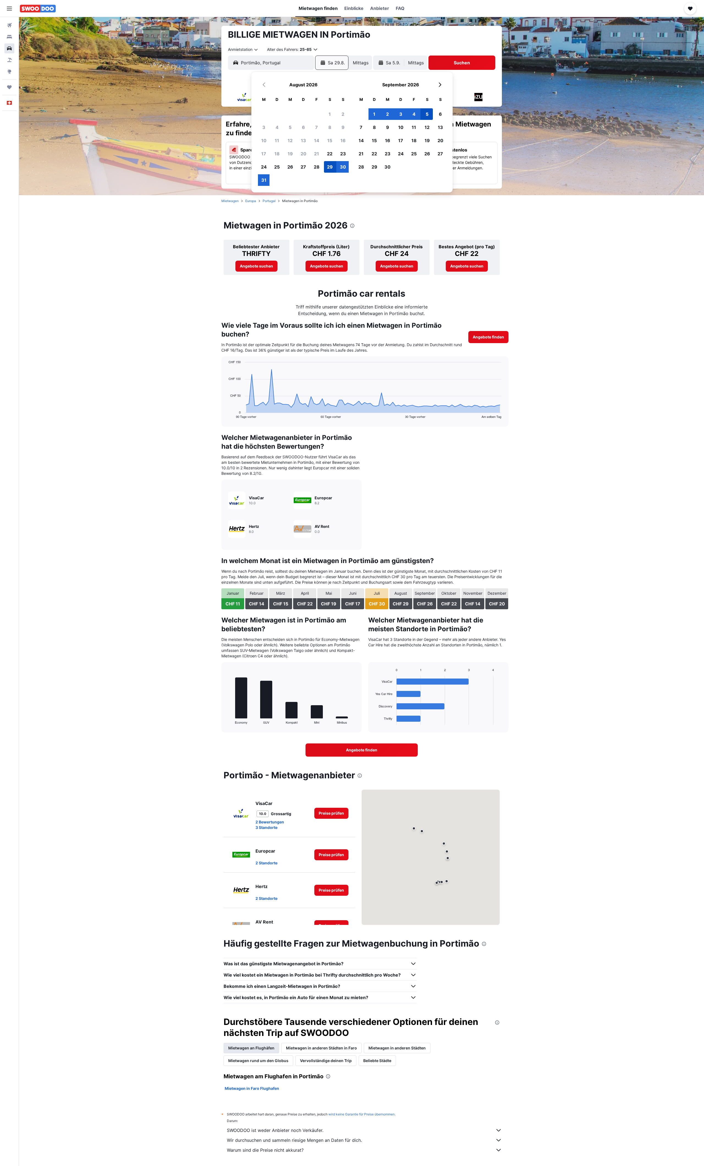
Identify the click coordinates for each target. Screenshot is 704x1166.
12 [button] (290, 140)
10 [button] (263, 140)
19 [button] (290, 153)
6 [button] (303, 127)
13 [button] (303, 140)
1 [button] (330, 114)
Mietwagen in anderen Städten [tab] (397, 1048)
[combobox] (243, 49)
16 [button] (343, 140)
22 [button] (329, 153)
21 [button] (316, 153)
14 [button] (316, 140)
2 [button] (343, 114)
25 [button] (277, 167)
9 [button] (343, 127)
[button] (9, 8)
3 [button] (263, 127)
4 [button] (277, 127)
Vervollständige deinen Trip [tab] (326, 1060)
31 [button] (263, 180)
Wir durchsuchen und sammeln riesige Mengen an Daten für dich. (294, 1140)
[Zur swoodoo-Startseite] (38, 8)
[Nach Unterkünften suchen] (9, 36)
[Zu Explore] (9, 71)
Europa (250, 201)
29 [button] (330, 167)
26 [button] (290, 167)
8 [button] (329, 127)
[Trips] (9, 87)
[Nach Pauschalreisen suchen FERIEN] (9, 59)
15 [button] (329, 140)
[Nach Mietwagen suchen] (9, 48)
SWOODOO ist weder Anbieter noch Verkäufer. (275, 1130)
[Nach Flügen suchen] (9, 25)
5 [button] (290, 127)
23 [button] (343, 153)
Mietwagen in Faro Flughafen (252, 1088)
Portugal (269, 201)
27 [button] (303, 167)
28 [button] (317, 167)
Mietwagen (230, 201)
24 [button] (264, 167)
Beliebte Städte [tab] (377, 1060)
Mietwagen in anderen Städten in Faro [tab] (321, 1048)
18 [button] (277, 153)
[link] (256, 266)
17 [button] (263, 153)
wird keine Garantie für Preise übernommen (361, 1114)
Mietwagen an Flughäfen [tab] (251, 1048)
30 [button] (343, 167)
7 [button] (316, 127)
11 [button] (277, 140)
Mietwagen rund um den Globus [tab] (258, 1060)
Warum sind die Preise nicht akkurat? (265, 1150)
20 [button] (303, 153)
